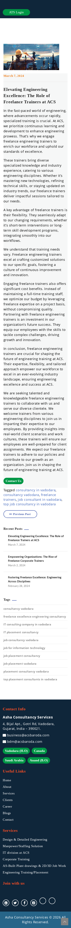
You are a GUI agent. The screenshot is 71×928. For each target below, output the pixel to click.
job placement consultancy (21, 656)
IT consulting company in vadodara (27, 624)
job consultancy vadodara (20, 640)
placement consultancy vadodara (26, 671)
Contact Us (13, 481)
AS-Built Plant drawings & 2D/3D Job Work (34, 866)
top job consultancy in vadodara (29, 504)
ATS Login (16, 12)
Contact (8, 819)
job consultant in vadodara (40, 499)
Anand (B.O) (39, 760)
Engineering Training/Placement (25, 872)
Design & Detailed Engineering (25, 839)
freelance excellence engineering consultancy (34, 616)
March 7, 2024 (13, 76)
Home (7, 780)
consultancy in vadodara (36, 490)
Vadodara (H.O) (16, 751)
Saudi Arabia (14, 760)
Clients (8, 800)
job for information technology (24, 648)
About (7, 787)
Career (7, 806)
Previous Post (22, 514)
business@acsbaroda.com (28, 735)
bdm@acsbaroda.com (24, 741)
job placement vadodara (20, 663)
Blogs (7, 813)
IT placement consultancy (20, 632)
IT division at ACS (16, 852)
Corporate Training (16, 859)
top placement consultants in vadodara (30, 679)
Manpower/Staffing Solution (23, 846)
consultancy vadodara (21, 495)
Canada (39, 751)
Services (9, 793)
